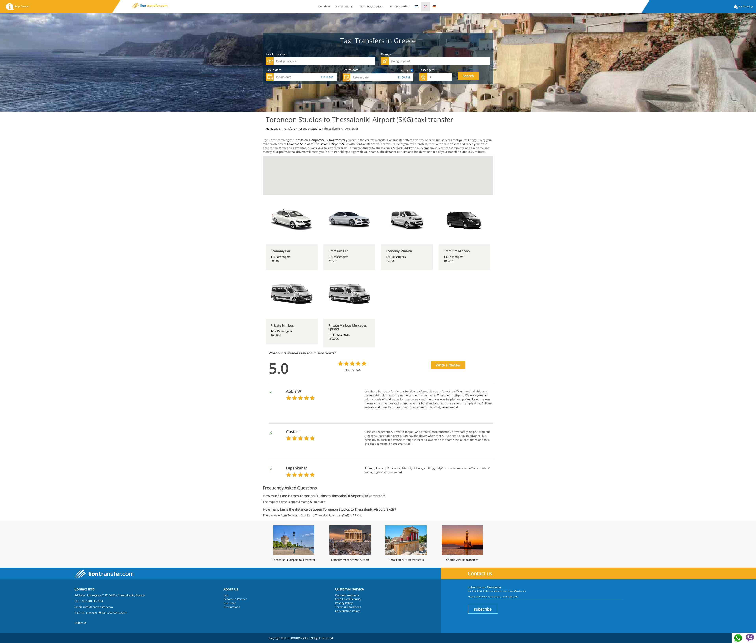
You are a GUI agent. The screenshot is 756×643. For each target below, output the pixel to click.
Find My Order (399, 6)
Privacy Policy (344, 603)
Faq (225, 595)
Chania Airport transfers (462, 560)
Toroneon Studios (298, 144)
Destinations (344, 6)
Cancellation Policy (347, 611)
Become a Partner (235, 599)
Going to (386, 54)
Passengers (426, 70)
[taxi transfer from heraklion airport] (406, 539)
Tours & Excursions (371, 6)
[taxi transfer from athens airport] (350, 539)
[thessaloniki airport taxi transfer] (293, 539)
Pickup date (273, 70)
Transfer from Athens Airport (350, 560)
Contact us (480, 573)
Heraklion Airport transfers (406, 560)
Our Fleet (324, 6)
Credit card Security (348, 599)
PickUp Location (276, 54)
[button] (743, 7)
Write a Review (448, 365)
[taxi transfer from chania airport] (462, 539)
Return (406, 70)
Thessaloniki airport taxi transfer (293, 560)
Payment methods (347, 595)
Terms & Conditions (348, 607)
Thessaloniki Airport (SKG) (331, 144)
